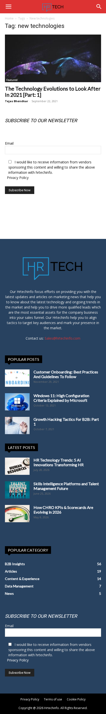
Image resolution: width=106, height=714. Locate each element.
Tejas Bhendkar (16, 101)
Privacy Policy (18, 177)
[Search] (99, 6)
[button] (8, 6)
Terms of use (53, 699)
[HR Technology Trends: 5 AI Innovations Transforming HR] (17, 466)
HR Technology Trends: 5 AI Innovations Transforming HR (59, 462)
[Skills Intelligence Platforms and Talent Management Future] (17, 490)
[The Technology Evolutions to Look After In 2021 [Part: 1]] (53, 58)
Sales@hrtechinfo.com (62, 338)
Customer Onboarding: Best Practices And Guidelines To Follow (66, 374)
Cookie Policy (76, 699)
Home (9, 18)
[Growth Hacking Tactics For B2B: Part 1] (17, 425)
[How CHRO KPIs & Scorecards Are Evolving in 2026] (17, 513)
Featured (12, 80)
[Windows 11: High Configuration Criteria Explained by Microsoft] (17, 401)
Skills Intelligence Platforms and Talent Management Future (66, 486)
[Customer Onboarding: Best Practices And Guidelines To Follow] (17, 378)
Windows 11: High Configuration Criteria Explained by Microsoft (61, 398)
